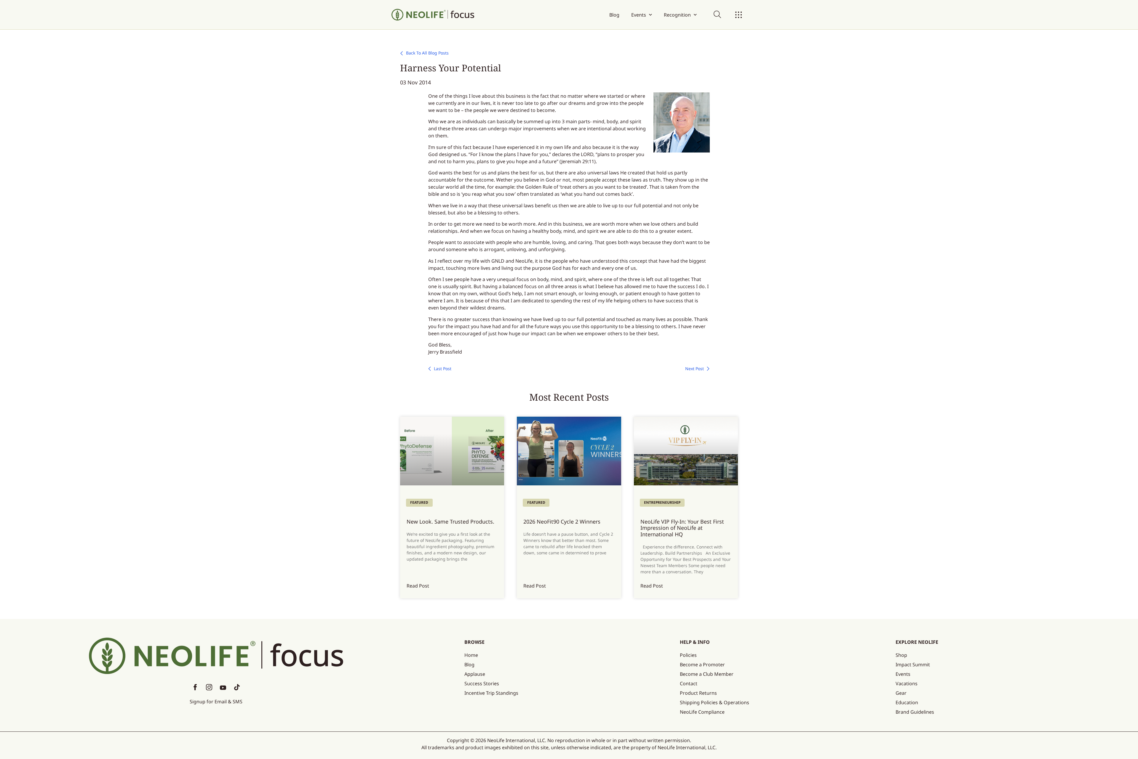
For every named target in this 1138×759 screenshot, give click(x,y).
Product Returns (698, 693)
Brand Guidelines (915, 712)
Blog (614, 15)
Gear (901, 693)
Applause (474, 674)
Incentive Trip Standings (491, 693)
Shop (901, 655)
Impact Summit (913, 664)
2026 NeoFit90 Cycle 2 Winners (561, 521)
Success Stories (481, 683)
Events (638, 15)
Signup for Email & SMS (216, 701)
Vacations (907, 683)
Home (471, 655)
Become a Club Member (706, 674)
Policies (688, 655)
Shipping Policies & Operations (714, 702)
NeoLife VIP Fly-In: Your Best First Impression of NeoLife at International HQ (682, 528)
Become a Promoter (702, 664)
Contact (688, 683)
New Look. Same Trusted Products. (450, 521)
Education (907, 702)
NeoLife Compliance (702, 712)
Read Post (418, 586)
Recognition (677, 15)
